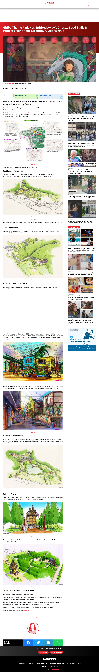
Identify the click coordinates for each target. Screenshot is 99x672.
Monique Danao (9, 88)
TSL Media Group (55, 669)
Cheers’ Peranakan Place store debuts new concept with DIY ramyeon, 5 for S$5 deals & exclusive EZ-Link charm (81, 297)
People (38, 6)
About (31, 663)
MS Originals (77, 6)
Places (11, 83)
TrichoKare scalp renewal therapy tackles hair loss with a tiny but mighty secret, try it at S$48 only (81, 322)
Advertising (22, 663)
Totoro (24, 337)
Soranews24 (31, 113)
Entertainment (61, 6)
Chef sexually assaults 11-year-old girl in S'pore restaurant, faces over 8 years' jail (80, 222)
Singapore (21, 6)
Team (79, 663)
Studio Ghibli (6, 108)
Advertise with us (56, 652)
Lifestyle (52, 6)
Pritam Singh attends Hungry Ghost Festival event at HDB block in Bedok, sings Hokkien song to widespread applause (81, 145)
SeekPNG (18, 611)
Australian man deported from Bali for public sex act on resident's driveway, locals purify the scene (81, 118)
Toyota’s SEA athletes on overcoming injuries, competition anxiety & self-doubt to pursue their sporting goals (81, 250)
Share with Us (43, 652)
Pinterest (26, 611)
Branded (69, 6)
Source (33, 164)
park (47, 115)
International (30, 6)
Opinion (45, 6)
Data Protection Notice (57, 663)
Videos (85, 6)
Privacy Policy (70, 663)
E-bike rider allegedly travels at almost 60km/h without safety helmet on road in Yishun (82, 197)
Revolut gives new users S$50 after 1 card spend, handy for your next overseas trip (80, 273)
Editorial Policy (42, 663)
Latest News (13, 6)
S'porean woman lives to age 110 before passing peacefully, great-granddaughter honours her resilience (80, 171)
